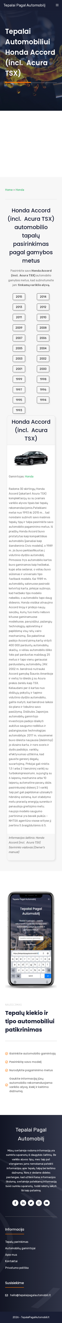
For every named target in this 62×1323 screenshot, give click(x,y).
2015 (19, 296)
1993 (19, 410)
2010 (43, 317)
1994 (43, 400)
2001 (19, 369)
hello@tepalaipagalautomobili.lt (30, 1295)
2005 (19, 348)
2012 (43, 307)
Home (9, 189)
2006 (43, 338)
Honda (20, 189)
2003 (19, 358)
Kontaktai (11, 1261)
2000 (43, 369)
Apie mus (11, 1254)
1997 (19, 389)
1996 (43, 389)
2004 (43, 348)
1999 (19, 379)
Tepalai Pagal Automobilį (24, 5)
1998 (43, 379)
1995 (19, 400)
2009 (19, 327)
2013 (19, 307)
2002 (43, 358)
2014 (43, 296)
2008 (43, 327)
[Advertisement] (31, 143)
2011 (19, 317)
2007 (19, 338)
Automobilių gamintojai (20, 1248)
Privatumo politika (17, 1267)
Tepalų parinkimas (16, 1241)
